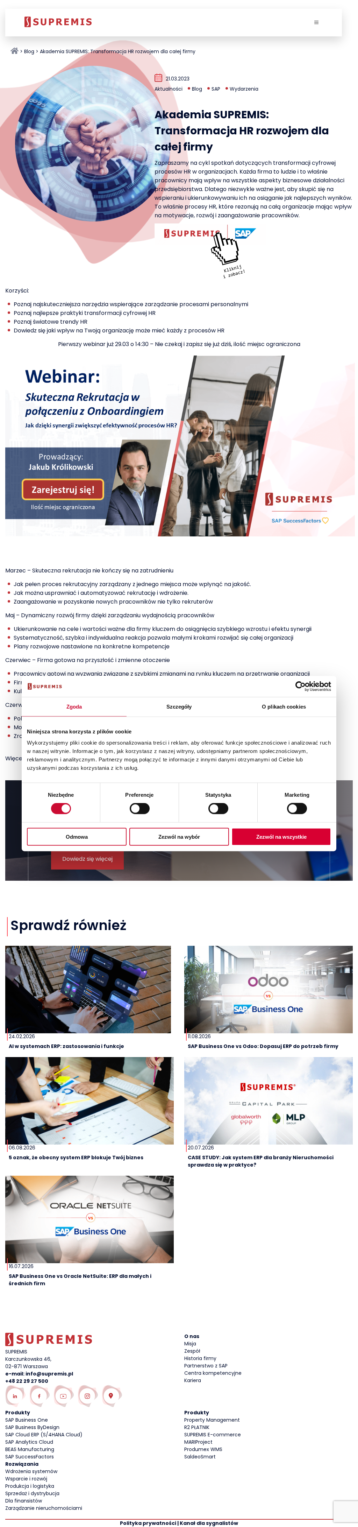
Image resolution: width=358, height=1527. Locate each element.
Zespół (192, 1350)
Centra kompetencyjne (213, 1373)
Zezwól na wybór (179, 836)
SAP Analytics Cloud (29, 1441)
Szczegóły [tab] (179, 707)
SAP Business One (26, 1419)
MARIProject (198, 1441)
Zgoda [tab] (74, 707)
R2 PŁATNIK (196, 1427)
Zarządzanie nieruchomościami (43, 1508)
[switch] (140, 808)
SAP (216, 88)
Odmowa (77, 836)
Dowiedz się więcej (87, 859)
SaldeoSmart (200, 1456)
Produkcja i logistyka (29, 1486)
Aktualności (168, 88)
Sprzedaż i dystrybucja (32, 1493)
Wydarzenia (244, 88)
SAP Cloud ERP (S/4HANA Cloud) (44, 1434)
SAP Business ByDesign (32, 1427)
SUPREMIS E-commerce (212, 1434)
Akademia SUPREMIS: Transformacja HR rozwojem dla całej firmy (117, 51)
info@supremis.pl (49, 1373)
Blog (29, 51)
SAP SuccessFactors (29, 1456)
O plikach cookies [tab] (284, 707)
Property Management (212, 1419)
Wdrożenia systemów (31, 1471)
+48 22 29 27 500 (26, 1381)
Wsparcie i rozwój (26, 1478)
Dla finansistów (23, 1500)
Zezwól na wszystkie (281, 836)
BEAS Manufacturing (29, 1449)
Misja (190, 1343)
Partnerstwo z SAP (206, 1365)
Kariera (192, 1380)
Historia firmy (200, 1358)
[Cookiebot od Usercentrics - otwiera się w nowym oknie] (300, 686)
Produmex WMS (203, 1449)
